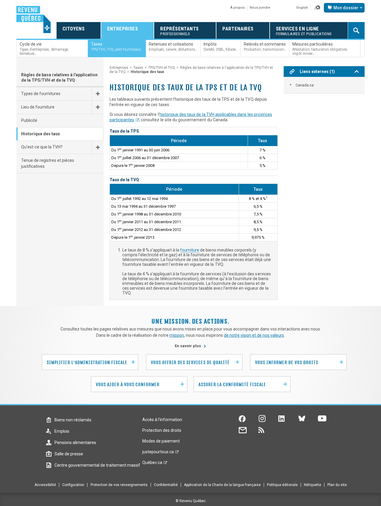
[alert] (344, 8)
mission (176, 335)
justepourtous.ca (158, 453)
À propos (237, 8)
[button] (317, 8)
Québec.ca (152, 464)
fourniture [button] (189, 250)
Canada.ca (305, 85)
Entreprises (119, 68)
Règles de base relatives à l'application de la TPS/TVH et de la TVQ (59, 77)
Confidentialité (166, 485)
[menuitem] (324, 85)
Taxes (138, 68)
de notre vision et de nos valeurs (254, 335)
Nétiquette (312, 485)
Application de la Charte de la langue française (222, 485)
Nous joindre (260, 8)
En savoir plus (190, 346)
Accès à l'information (162, 419)
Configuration (73, 485)
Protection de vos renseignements (119, 485)
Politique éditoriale (282, 485)
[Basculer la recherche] (356, 30)
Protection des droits (161, 430)
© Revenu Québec (191, 501)
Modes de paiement (161, 441)
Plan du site (337, 485)
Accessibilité (45, 485)
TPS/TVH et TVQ (161, 68)
